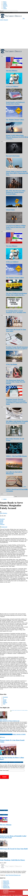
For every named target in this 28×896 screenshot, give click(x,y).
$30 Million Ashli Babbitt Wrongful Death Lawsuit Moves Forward (17, 422)
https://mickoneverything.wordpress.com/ (9, 720)
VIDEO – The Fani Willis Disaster (16, 456)
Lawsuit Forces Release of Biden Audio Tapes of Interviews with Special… (16, 227)
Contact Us (5, 892)
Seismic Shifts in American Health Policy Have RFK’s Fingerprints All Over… (17, 173)
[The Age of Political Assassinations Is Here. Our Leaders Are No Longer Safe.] (14, 290)
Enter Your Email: (4, 770)
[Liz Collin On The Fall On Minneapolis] (14, 469)
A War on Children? (12, 86)
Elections (5, 5)
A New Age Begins (11, 364)
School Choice (10, 209)
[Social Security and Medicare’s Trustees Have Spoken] (14, 99)
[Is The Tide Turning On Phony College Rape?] (8, 754)
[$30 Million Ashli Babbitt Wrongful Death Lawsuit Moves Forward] (14, 418)
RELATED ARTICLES (6, 734)
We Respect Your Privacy (9, 891)
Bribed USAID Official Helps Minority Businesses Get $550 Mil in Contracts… (17, 137)
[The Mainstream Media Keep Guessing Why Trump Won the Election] (14, 377)
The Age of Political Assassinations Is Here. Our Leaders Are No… (16, 294)
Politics (4, 1)
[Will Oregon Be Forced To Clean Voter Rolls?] (14, 326)
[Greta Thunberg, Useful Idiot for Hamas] (3, 857)
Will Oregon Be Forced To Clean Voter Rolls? (14, 849)
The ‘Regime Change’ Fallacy (15, 119)
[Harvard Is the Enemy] (14, 153)
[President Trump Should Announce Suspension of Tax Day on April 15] (14, 344)
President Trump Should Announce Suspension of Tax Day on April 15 (17, 347)
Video (4, 7)
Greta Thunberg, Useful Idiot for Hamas (12, 860)
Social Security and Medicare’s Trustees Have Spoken (15, 103)
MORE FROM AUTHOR (19, 734)
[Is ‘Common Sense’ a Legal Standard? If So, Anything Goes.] (14, 307)
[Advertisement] (14, 34)
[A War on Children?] (14, 83)
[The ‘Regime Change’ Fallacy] (14, 116)
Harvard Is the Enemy (13, 156)
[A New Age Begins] (14, 361)
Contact (5, 8)
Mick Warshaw (3, 513)
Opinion (5, 4)
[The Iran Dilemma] (14, 67)
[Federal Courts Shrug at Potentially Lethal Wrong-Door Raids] (3, 833)
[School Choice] (14, 207)
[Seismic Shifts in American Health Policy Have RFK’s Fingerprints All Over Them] (14, 168)
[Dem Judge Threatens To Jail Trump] (14, 435)
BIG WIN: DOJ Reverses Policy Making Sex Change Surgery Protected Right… (15, 192)
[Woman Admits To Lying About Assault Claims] (2, 737)
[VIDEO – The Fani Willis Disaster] (14, 453)
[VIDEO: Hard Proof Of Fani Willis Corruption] (16, 486)
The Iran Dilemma (11, 70)
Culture (4, 3)
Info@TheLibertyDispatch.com (13, 875)
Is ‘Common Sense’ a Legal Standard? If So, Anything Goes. (16, 311)
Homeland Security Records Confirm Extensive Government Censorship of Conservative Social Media (16, 401)
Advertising (6, 890)
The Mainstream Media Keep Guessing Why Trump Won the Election (15, 381)
